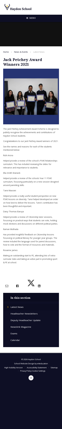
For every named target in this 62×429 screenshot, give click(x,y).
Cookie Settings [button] (38, 371)
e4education (42, 363)
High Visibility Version (13, 367)
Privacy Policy (25, 371)
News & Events (21, 52)
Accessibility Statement (37, 367)
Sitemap (54, 367)
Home (6, 52)
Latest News (39, 52)
